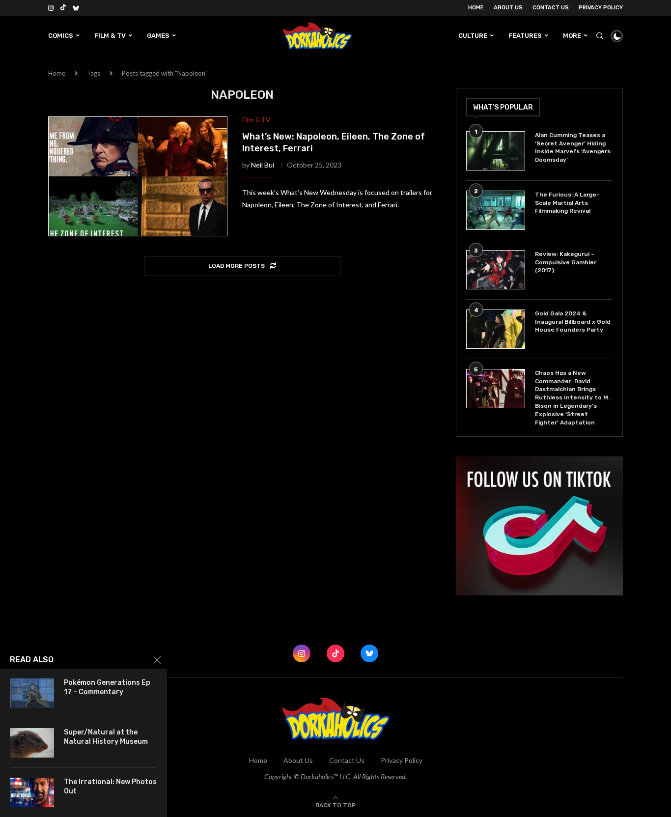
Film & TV (110, 35)
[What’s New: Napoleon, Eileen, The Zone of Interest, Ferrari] (137, 176)
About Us (508, 7)
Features (525, 35)
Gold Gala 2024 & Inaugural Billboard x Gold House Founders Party (573, 322)
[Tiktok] (63, 8)
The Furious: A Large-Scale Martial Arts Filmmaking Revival (567, 203)
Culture (472, 35)
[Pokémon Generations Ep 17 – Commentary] (32, 693)
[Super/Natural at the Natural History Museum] (32, 743)
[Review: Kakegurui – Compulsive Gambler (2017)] (495, 269)
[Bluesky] (76, 8)
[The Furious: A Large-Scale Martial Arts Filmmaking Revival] (495, 210)
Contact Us (550, 7)
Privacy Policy (601, 7)
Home (476, 7)
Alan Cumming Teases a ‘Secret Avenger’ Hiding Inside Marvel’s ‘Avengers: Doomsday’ (573, 147)
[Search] (600, 36)
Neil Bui (262, 165)
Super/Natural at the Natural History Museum (106, 737)
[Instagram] (51, 8)
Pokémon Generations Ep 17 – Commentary (107, 687)
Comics (60, 35)
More (572, 35)
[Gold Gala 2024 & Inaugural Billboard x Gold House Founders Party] (495, 329)
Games (158, 35)
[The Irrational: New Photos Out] (32, 792)
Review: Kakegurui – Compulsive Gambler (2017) (565, 262)
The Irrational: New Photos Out (110, 786)
